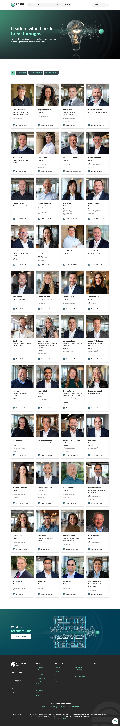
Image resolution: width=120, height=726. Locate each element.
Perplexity (53, 706)
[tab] (13, 73)
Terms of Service (55, 718)
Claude (62, 706)
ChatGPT (44, 706)
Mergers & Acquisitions (18, 400)
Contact (67, 5)
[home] (17, 5)
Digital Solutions (66, 164)
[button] (31, 5)
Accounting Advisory (17, 118)
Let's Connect (21, 636)
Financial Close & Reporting (69, 118)
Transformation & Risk (43, 116)
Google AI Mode (73, 706)
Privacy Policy (65, 718)
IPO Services (66, 121)
